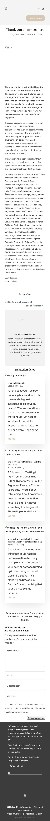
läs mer (12, 438)
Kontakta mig (35, 18)
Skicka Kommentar (36, 718)
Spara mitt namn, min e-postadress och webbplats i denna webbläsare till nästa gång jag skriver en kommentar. (25, 708)
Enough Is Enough (16, 382)
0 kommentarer (34, 34)
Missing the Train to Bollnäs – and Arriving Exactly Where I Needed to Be (25, 540)
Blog (22, 34)
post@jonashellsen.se (25, 817)
